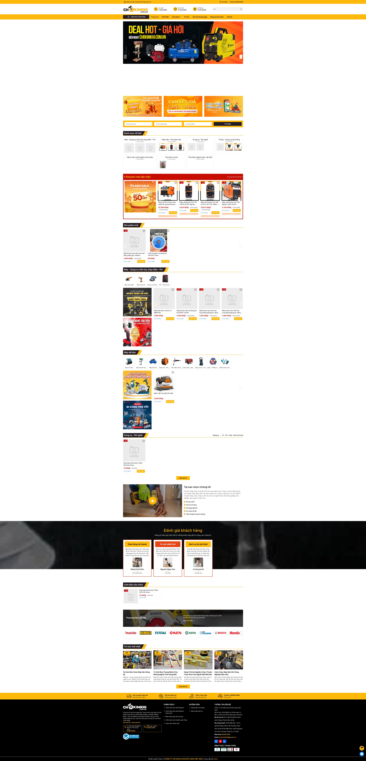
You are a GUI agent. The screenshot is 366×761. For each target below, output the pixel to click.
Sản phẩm (176, 17)
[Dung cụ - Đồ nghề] (200, 146)
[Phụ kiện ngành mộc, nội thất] (200, 162)
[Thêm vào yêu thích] (176, 183)
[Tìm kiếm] (241, 9)
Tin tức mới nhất (132, 646)
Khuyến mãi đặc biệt (137, 176)
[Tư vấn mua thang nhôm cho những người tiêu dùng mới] (167, 659)
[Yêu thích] (180, 9)
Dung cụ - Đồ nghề (133, 435)
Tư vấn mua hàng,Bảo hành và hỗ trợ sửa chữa (133, 728)
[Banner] (142, 106)
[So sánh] (160, 9)
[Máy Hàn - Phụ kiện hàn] (171, 146)
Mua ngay (173, 212)
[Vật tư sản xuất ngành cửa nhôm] (139, 162)
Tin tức (186, 17)
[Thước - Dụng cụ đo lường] (229, 146)
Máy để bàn (130, 352)
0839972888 (226, 734)
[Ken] (175, 633)
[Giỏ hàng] (199, 9)
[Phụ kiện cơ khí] (171, 162)
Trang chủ (155, 17)
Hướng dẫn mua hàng (197, 707)
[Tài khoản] (223, 2)
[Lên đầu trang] (362, 743)
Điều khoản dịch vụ (197, 711)
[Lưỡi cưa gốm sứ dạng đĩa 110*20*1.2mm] (158, 240)
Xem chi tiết (188, 621)
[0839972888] (236, 2)
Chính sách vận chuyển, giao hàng (176, 720)
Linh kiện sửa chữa (133, 584)
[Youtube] (220, 741)
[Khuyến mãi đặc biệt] (140, 196)
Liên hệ (229, 17)
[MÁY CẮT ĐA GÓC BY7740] (164, 381)
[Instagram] (224, 741)
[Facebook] (216, 741)
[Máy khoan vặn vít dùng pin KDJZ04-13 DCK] (186, 298)
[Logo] (135, 9)
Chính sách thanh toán (172, 723)
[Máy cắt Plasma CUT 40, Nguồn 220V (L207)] (231, 191)
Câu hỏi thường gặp (200, 17)
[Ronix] (235, 633)
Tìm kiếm (227, 124)
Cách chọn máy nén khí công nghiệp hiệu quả (226, 673)
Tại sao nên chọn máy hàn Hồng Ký (136, 673)
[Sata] (190, 633)
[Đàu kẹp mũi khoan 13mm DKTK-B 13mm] (134, 450)
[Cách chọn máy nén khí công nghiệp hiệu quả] (228, 659)
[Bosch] (220, 633)
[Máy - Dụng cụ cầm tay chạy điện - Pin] (139, 146)
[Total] (160, 633)
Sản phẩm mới (131, 225)
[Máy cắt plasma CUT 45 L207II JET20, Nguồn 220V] (189, 191)
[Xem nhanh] (173, 202)
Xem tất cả (183, 478)
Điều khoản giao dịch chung (174, 716)
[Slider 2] (183, 42)
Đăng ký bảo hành (217, 17)
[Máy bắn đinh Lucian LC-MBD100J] (164, 298)
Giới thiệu (165, 17)
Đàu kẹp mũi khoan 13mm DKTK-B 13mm (148, 591)
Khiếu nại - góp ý (151, 726)
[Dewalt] (145, 633)
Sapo (216, 759)
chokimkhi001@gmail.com (227, 737)
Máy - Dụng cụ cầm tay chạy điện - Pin (143, 269)
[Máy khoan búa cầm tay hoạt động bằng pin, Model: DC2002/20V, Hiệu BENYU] (209, 298)
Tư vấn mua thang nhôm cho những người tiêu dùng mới (165, 673)
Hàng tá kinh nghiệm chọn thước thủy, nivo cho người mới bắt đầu (198, 673)
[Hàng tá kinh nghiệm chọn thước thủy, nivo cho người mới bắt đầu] (198, 659)
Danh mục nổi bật (132, 133)
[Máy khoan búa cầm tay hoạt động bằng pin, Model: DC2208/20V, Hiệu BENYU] (134, 240)
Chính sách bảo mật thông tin (175, 707)
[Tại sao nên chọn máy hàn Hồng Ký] (137, 659)
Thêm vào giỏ (165, 203)
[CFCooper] (205, 633)
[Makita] (130, 633)
